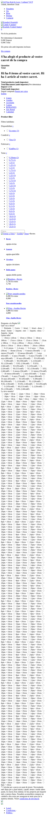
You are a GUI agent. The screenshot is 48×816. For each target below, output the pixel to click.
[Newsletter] (2, 804)
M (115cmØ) (18, 368)
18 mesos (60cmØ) (25, 353)
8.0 (12, 211)
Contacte (9, 18)
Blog (8, 13)
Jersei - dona (37, 328)
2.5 (12, 178)
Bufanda (8, 328)
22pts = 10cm (24, 394)
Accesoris (10, 103)
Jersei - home (6, 331)
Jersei (25, 328)
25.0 (12, 227)
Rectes (8, 239)
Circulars (9, 259)
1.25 (12, 165)
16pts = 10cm (24, 396)
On (7, 11)
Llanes (9, 98)
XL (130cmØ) (33, 368)
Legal (8, 808)
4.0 (12, 193)
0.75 (12, 160)
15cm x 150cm (32, 340)
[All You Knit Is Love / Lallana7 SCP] (17, 2)
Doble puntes (10, 270)
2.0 (12, 173)
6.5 (12, 206)
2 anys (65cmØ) (30, 374)
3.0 (12, 183)
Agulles (9, 100)
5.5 (12, 201)
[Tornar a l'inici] (8, 234)
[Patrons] (2, 801)
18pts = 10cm (10, 396)
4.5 (12, 196)
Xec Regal (10, 109)
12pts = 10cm (10, 399)
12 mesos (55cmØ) (38, 371)
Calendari (10, 112)
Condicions (11, 810)
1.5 (12, 168)
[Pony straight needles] (15, 294)
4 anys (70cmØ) (19, 356)
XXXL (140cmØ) (25, 384)
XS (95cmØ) (18, 366)
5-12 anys (32, 348)
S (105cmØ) (32, 366)
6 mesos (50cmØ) (32, 351)
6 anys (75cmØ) (35, 356)
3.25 (12, 186)
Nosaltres (10, 9)
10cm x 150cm (26, 338)
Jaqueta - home (7, 333)
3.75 (12, 191)
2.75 (12, 181)
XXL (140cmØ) (22, 389)
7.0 (12, 209)
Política (9, 813)
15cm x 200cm (18, 343)
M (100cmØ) (22, 361)
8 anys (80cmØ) (35, 376)
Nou (12, 140)
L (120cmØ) (37, 386)
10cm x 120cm (10, 338)
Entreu (3, 94)
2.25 (12, 175)
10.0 (12, 216)
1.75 (12, 170)
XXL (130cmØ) (23, 363)
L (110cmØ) (36, 361)
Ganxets (9, 249)
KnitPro (13, 149)
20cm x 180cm (23, 345)
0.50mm (14, 158)
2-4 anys (21, 348)
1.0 (12, 163)
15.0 (12, 221)
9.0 (12, 214)
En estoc (14, 131)
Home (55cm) (16, 351)
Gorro (17, 328)
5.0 (12, 198)
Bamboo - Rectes (12, 289)
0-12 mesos (9, 348)
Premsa (9, 16)
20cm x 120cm (34, 343)
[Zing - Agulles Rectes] (16, 308)
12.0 (12, 219)
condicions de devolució (29, 799)
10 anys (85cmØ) (23, 358)
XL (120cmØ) (7, 363)
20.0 (12, 224)
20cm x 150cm (7, 345)
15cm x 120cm (16, 340)
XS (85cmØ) (39, 358)
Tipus (26, 234)
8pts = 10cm (24, 399)
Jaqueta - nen (20, 331)
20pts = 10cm (39, 394)
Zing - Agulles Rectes (13, 318)
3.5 (12, 188)
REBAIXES (11, 107)
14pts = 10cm (39, 396)
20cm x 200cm (39, 345)
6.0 (12, 204)
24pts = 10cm (10, 394)
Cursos (9, 105)
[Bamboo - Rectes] (14, 279)
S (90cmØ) (9, 361)
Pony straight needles (14, 303)
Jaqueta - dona (36, 331)
